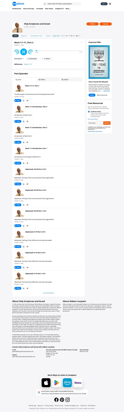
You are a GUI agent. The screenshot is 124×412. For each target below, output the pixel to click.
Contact (48, 36)
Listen (15, 36)
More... (68, 9)
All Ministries (16, 9)
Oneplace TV (59, 9)
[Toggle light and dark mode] (110, 3)
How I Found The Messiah (98, 82)
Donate (105, 24)
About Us (40, 405)
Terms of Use (59, 405)
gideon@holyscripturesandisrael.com (22, 351)
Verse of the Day (28, 9)
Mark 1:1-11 (28, 64)
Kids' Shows (49, 9)
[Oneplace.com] (18, 4)
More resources (102, 95)
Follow (92, 24)
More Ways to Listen (36, 36)
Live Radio (39, 9)
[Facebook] (56, 400)
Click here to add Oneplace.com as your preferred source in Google (63, 393)
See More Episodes (48, 293)
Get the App (32, 405)
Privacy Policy (49, 405)
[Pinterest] (62, 400)
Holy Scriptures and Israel (37, 23)
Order (92, 95)
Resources (24, 36)
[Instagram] (67, 400)
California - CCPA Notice (87, 405)
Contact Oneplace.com (72, 405)
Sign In (104, 4)
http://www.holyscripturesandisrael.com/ (23, 356)
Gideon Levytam (30, 27)
